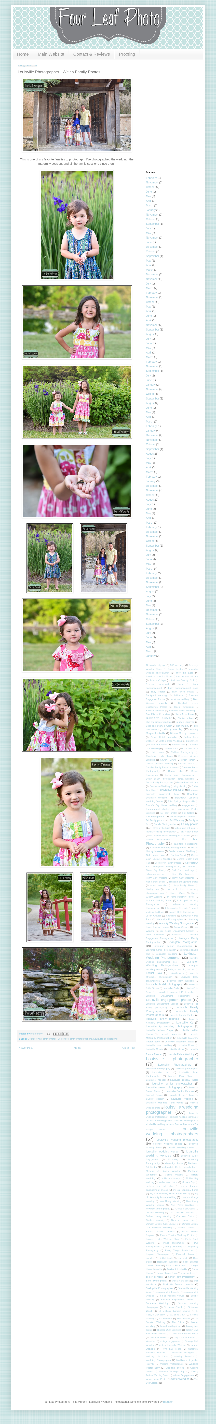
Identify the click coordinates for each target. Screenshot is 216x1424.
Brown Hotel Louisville (164, 737)
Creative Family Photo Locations (162, 767)
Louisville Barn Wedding (180, 981)
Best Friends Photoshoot (158, 714)
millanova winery (171, 1178)
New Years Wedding (182, 1205)
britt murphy (182, 725)
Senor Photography (156, 1280)
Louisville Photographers (174, 1064)
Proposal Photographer (158, 1254)
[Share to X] (61, 1034)
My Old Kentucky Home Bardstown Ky (170, 1193)
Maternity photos (174, 1163)
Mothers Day (188, 1182)
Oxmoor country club (182, 1220)
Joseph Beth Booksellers (182, 912)
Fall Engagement (155, 816)
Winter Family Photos (156, 1379)
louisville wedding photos (167, 1143)
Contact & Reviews (91, 54)
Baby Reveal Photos (183, 691)
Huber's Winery (177, 893)
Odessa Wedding (155, 1212)
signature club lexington (168, 1292)
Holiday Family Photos (183, 885)
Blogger (167, 1401)
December (152, 246)
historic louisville (158, 885)
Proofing (127, 54)
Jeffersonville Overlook (176, 908)
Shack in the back (180, 1280)
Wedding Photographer (158, 1360)
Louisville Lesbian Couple (159, 1030)
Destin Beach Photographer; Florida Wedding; (170, 779)
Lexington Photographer (183, 942)
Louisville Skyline (176, 1095)
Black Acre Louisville (159, 718)
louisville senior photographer (172, 1083)
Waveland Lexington (183, 1352)
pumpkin (150, 1258)
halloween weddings (156, 874)
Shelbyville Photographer (159, 1288)
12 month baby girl (155, 665)
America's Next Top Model (159, 676)
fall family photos (155, 820)
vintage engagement (170, 1341)
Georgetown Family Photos (42, 1038)
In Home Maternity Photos (180, 897)
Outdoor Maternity (155, 1220)
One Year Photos (185, 1216)
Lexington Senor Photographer (161, 950)
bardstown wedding (179, 699)
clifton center (187, 760)
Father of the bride (161, 828)
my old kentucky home (185, 1189)
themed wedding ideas (170, 1326)
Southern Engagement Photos (177, 1299)
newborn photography (158, 1208)
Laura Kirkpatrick (155, 934)
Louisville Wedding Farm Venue (164, 1102)
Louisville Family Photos (182, 1015)
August (150, 334)
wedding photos (175, 1367)
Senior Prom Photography (181, 1277)
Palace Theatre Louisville (160, 1231)
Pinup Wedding (173, 1246)
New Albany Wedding (170, 1201)
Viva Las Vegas (172, 1349)
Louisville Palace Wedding (181, 1054)
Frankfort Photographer (185, 843)
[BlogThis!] (57, 1034)
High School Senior (155, 881)
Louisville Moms (176, 1049)
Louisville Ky (184, 1022)
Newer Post (26, 1047)
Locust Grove (154, 973)
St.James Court (177, 1314)
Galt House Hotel (155, 855)
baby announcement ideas (183, 688)
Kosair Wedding (181, 927)
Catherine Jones (190, 748)
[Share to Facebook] (64, 1034)
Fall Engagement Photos (182, 816)
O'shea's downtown (185, 1208)
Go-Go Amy (189, 866)
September (152, 223)
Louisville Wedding (182, 1098)
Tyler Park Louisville (159, 1337)
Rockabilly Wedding (167, 1262)
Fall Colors (188, 812)
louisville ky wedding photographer (169, 1026)
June (149, 191)
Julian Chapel (153, 915)
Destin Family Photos (187, 782)
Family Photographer (165, 824)
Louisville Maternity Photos (179, 1041)
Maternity (173, 1159)
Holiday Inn (152, 889)
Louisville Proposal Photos (184, 1079)
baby (181, 684)
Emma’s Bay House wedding (161, 805)
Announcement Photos (187, 676)
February (151, 177)
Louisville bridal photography (164, 984)
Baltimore (178, 695)
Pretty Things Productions (179, 1250)
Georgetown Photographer (166, 866)
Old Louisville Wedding (182, 1212)
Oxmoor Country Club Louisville (162, 1224)
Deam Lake (175, 771)
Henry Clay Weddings (183, 878)
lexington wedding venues (181, 969)
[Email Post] (48, 1033)
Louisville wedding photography (177, 1139)
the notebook (165, 1318)
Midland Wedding (174, 1174)
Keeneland (171, 915)
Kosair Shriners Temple (157, 927)
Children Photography (182, 752)
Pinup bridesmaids (173, 1243)
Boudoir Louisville (185, 722)
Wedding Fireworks (184, 1356)
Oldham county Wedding (158, 1216)
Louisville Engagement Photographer (175, 992)
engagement (188, 805)
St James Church (173, 1307)
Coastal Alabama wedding (159, 763)
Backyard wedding (156, 695)
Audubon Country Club (182, 680)
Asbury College (157, 680)
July (148, 228)
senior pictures (188, 1273)
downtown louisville (172, 790)
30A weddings (177, 665)
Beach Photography (183, 707)
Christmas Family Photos (159, 756)
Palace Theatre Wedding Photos (177, 1235)
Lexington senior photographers (173, 946)
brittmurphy (36, 1033)
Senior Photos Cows (167, 1273)
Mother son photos (167, 1182)
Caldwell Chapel (158, 744)
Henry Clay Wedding (156, 878)
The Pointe (178, 1322)
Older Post (128, 1047)
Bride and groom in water (159, 726)
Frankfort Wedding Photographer (168, 847)
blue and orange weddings (159, 722)
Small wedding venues (172, 1295)
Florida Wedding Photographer (161, 831)
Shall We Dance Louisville (178, 1284)
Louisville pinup (161, 1072)
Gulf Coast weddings (183, 870)
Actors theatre (175, 669)
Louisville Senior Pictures (180, 1091)
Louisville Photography (158, 1068)
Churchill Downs (168, 760)
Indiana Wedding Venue (159, 900)
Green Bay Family (156, 870)
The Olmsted (183, 1318)
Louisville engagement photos (168, 1000)
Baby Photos (158, 691)
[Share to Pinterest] (67, 1034)
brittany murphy (172, 729)
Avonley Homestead (157, 684)
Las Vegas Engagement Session (177, 931)
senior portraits (154, 1276)
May (148, 196)
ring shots (183, 1258)
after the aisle (184, 672)
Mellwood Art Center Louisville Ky (178, 1167)
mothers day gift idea (159, 1186)
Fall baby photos (168, 813)
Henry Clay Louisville (183, 874)
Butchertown (192, 741)
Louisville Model (186, 1045)
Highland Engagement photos (183, 881)
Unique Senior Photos (184, 1337)
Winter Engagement (183, 1375)
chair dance (157, 752)
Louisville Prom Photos (181, 1076)
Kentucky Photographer (170, 919)
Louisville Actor (176, 973)
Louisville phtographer (186, 1068)
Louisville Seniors (154, 1095)
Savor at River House (176, 1265)
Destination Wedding (160, 786)
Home (23, 54)
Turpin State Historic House (184, 1333)
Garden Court (178, 855)
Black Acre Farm (184, 714)
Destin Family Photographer (159, 782)
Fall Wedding (177, 820)
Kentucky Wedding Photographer (176, 923)
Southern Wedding (157, 1303)
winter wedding (180, 1379)
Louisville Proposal (156, 1079)
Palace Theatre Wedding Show (162, 1239)
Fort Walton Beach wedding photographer (169, 835)
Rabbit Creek (166, 1258)
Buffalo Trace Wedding (170, 741)
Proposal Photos (185, 1254)
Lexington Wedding (167, 953)
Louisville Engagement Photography (168, 996)
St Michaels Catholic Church (174, 1311)
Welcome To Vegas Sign (172, 1371)
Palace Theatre (186, 1227)
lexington (176, 934)
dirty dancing (180, 786)
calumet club (178, 744)
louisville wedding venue (162, 1151)
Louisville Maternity (170, 1034)
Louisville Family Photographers (75, 1038)
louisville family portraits (162, 1018)
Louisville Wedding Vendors (181, 1147)
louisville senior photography (164, 1087)
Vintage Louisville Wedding (172, 1345)
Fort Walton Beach (189, 831)
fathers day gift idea (185, 828)
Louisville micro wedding (159, 1045)
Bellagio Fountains (155, 710)
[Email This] (54, 1034)
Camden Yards (171, 748)
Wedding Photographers (172, 1364)
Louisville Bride (171, 988)
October (150, 187)
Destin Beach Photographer (179, 775)
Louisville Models (154, 1049)
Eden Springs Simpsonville (181, 801)
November (152, 182)
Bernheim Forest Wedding (182, 710)
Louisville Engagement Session (162, 1004)
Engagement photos (157, 809)
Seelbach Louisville (177, 1269)
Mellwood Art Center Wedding (163, 1171)
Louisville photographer (105, 1038)
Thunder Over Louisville (169, 1330)
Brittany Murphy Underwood (184, 733)
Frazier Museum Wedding (182, 851)
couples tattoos (186, 763)
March (149, 205)
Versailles (150, 1341)
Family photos (189, 824)
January (151, 210)
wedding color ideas (157, 1356)
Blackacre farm (186, 718)
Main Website (51, 54)
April (149, 200)
